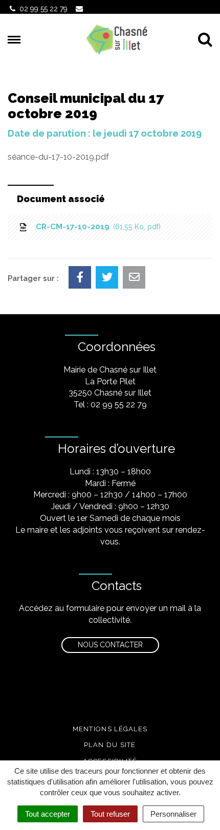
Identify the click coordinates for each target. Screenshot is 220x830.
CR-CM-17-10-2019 (96, 226)
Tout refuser (110, 814)
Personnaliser (173, 814)
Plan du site (110, 745)
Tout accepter (47, 814)
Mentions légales (110, 729)
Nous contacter (110, 645)
